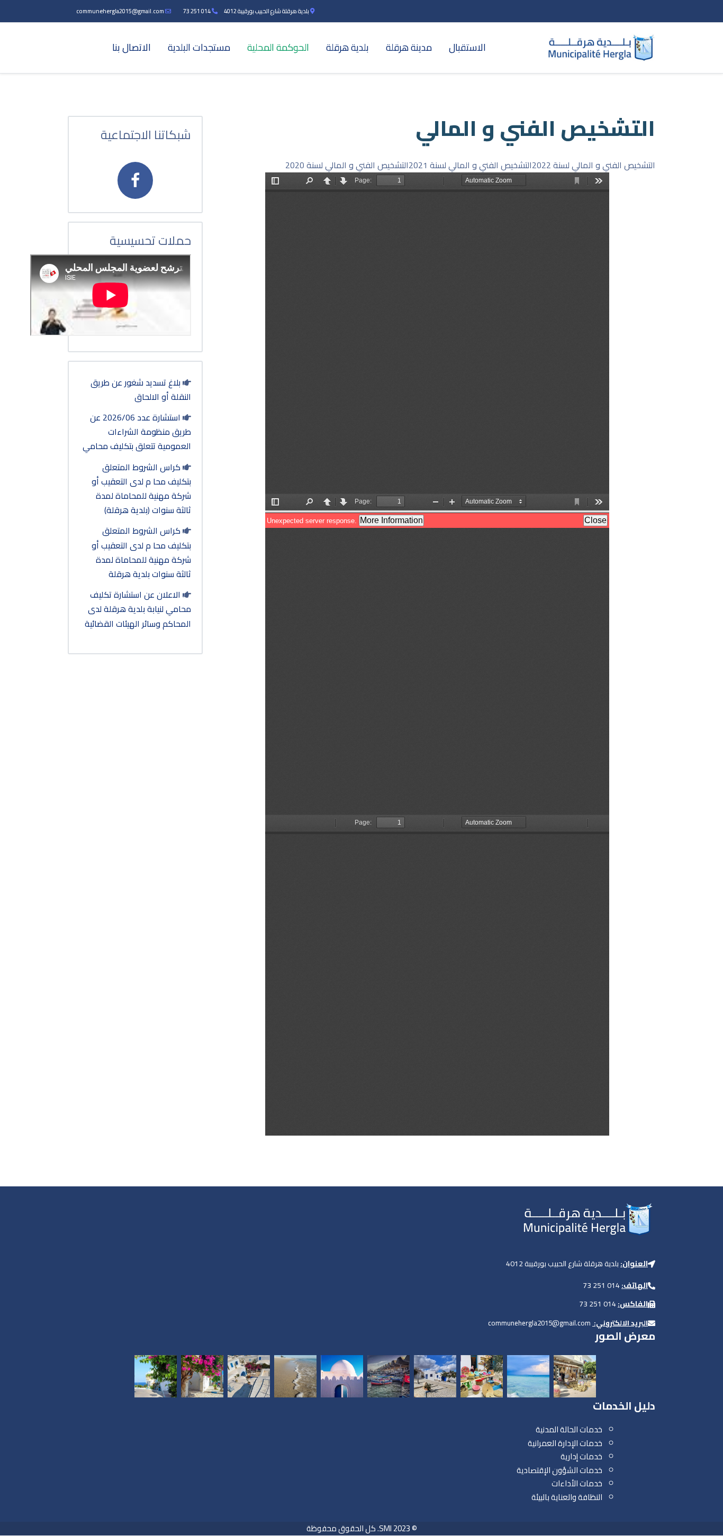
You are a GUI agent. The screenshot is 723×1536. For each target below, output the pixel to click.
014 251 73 (197, 10)
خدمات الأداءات (577, 1483)
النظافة (590, 1497)
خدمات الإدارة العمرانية (565, 1443)
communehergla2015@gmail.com (120, 10)
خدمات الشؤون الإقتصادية (559, 1470)
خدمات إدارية (581, 1456)
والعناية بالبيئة (553, 1497)
